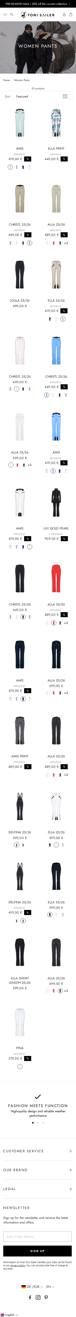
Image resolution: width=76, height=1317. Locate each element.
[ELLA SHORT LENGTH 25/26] (19, 952)
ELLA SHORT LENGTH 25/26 (20, 980)
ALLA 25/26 (56, 224)
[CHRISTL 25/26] (19, 198)
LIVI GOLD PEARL (56, 528)
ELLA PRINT (56, 148)
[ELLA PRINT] (56, 122)
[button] (5, 14)
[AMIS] (19, 122)
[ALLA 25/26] (56, 198)
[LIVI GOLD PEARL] (56, 502)
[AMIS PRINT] (19, 730)
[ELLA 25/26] (56, 274)
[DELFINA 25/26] (19, 806)
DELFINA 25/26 (20, 832)
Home (6, 80)
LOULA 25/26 (20, 300)
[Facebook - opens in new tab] (30, 1297)
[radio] (10, 167)
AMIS (20, 148)
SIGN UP (37, 1251)
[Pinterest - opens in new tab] (46, 1297)
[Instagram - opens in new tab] (38, 1297)
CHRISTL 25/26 (20, 224)
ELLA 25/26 (56, 300)
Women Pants (21, 80)
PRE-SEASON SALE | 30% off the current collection (36, 3)
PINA (20, 1048)
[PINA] (19, 1022)
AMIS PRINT (19, 756)
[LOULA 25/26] (19, 274)
